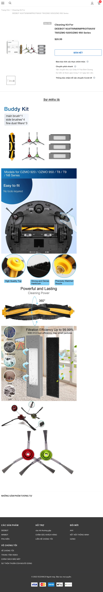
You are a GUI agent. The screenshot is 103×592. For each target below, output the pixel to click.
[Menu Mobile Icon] (2, 3)
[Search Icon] (12, 3)
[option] (26, 47)
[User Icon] (92, 3)
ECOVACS (52, 3)
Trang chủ (5, 10)
